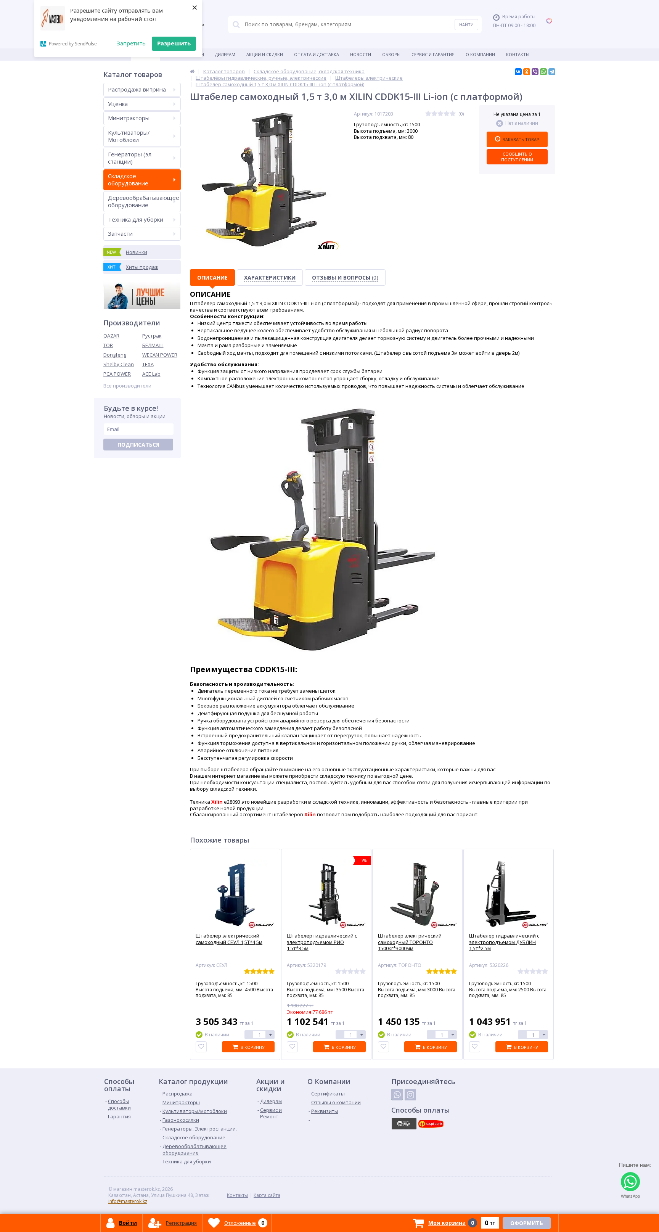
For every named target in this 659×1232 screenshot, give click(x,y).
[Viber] (535, 71)
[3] (440, 113)
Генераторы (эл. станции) (130, 158)
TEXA (148, 364)
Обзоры (391, 54)
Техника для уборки (135, 219)
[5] (453, 113)
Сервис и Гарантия (433, 54)
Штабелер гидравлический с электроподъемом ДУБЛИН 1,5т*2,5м (504, 942)
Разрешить (174, 43)
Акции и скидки (264, 54)
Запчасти (120, 233)
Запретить (131, 43)
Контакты (517, 54)
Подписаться (138, 444)
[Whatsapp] (397, 1094)
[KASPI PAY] (403, 1123)
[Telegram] (551, 71)
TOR (108, 345)
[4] (447, 113)
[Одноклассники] (526, 71)
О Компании (480, 54)
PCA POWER (117, 373)
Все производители (127, 386)
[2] (434, 113)
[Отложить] (201, 1046)
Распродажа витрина (137, 89)
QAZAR (111, 335)
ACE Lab (151, 373)
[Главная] (192, 71)
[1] (428, 113)
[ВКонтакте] (518, 71)
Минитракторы (128, 118)
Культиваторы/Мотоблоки (129, 136)
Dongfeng (114, 354)
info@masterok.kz (127, 1201)
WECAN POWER (159, 354)
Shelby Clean (118, 364)
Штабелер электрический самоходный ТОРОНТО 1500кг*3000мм (410, 942)
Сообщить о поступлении (517, 156)
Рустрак (152, 335)
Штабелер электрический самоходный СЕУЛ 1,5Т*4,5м (229, 939)
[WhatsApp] (543, 71)
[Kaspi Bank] (431, 1123)
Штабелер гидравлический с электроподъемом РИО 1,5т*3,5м (322, 942)
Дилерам (225, 54)
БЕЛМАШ (153, 345)
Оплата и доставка (316, 54)
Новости (360, 54)
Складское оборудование (128, 179)
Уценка (118, 104)
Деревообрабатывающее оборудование (143, 201)
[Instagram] (410, 1094)
